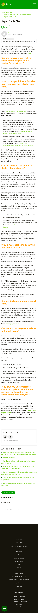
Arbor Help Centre (7, 12)
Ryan (9, 33)
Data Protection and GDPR (19, 576)
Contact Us (19, 592)
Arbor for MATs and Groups (19, 546)
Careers (19, 567)
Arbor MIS (19, 543)
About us (19, 552)
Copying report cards (12, 324)
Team (19, 564)
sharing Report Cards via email (16, 111)
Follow (5, 27)
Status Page (19, 586)
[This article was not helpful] (10, 437)
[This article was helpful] (5, 437)
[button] (34, 4)
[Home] (6, 4)
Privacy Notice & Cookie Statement (19, 579)
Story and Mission (19, 561)
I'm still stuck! (8, 493)
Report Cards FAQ (10, 17)
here (29, 53)
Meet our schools (19, 558)
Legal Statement (19, 583)
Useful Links (19, 573)
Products (19, 540)
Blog (19, 555)
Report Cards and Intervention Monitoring (17, 14)
